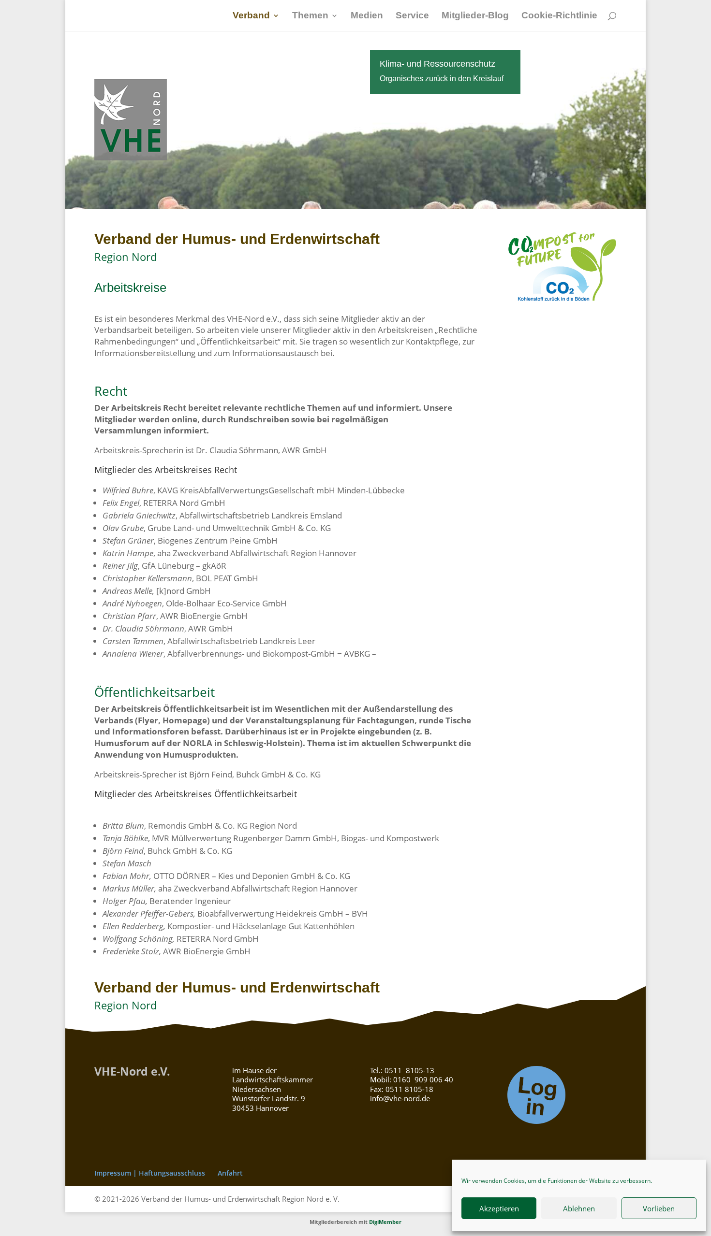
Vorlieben (659, 1208)
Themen (310, 16)
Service (412, 16)
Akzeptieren (499, 1208)
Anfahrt (230, 1173)
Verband (251, 16)
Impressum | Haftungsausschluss (149, 1173)
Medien (367, 16)
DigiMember (385, 1221)
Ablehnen (579, 1208)
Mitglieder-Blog (475, 16)
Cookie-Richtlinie (559, 16)
